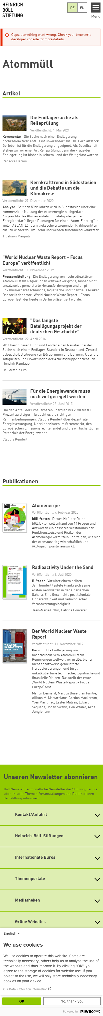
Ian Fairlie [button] (88, 693)
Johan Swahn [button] (57, 707)
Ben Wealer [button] (77, 707)
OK (21, 1001)
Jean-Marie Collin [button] (45, 610)
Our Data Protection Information (25, 989)
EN (82, 8)
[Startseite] (33, 10)
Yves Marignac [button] (43, 702)
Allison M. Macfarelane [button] (49, 698)
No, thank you (72, 1001)
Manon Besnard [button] (44, 693)
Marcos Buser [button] (68, 693)
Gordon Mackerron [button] (82, 698)
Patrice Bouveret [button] (74, 610)
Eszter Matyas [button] (66, 702)
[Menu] (96, 8)
